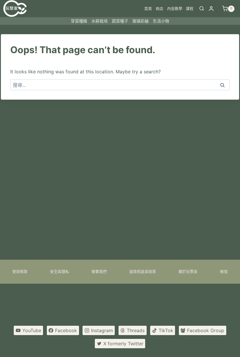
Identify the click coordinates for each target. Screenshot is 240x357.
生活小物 (161, 20)
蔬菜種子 (120, 20)
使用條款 (20, 271)
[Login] (211, 8)
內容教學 (174, 8)
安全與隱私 (59, 271)
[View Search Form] (201, 8)
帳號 (224, 271)
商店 (159, 8)
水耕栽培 (99, 20)
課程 (189, 8)
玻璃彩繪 (140, 20)
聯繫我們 (99, 271)
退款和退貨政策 (142, 271)
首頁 (148, 8)
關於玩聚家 (188, 271)
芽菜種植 (79, 20)
